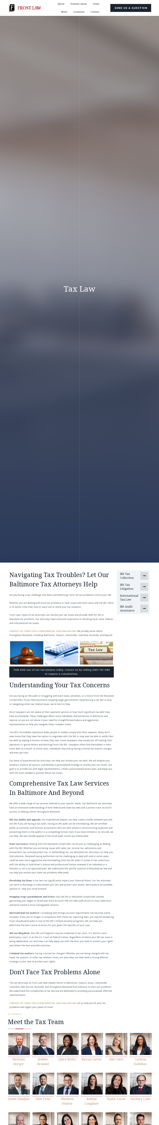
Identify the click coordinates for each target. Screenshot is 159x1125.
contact (95, 11)
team (96, 3)
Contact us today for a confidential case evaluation (42, 631)
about (60, 3)
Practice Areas (79, 3)
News (64, 11)
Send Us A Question (131, 8)
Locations (78, 11)
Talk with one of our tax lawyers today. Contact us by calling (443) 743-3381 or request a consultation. (62, 671)
